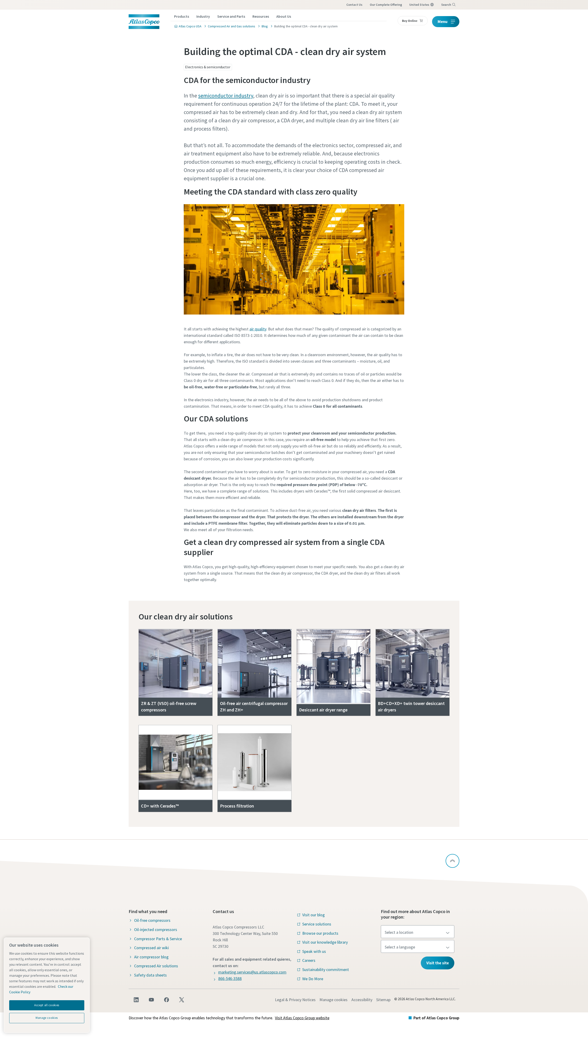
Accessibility (361, 999)
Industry (203, 16)
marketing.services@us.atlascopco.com (252, 972)
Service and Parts (231, 16)
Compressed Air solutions (156, 965)
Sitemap (383, 999)
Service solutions (316, 924)
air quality (257, 329)
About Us (283, 16)
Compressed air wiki (151, 947)
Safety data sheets (150, 975)
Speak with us (314, 951)
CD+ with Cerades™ (160, 806)
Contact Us (354, 5)
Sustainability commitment (325, 969)
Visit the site (437, 962)
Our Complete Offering (386, 5)
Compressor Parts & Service (158, 938)
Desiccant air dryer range (323, 710)
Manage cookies (333, 999)
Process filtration (237, 806)
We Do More (312, 978)
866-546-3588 (230, 978)
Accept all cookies (46, 1005)
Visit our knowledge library (325, 942)
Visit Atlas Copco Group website (302, 1017)
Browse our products (320, 933)
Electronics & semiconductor (207, 67)
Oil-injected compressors (155, 929)
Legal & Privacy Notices (295, 999)
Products (181, 16)
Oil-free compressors (152, 920)
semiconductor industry (225, 95)
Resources (260, 16)
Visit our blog (313, 914)
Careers (308, 960)
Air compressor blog (151, 957)
